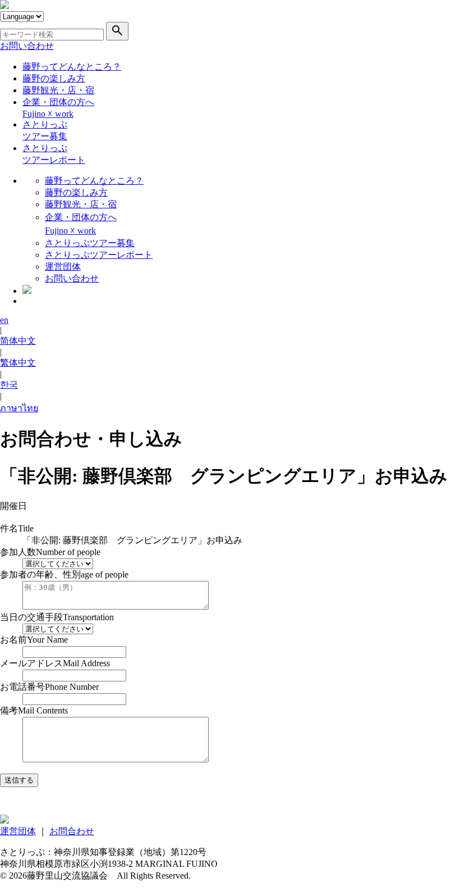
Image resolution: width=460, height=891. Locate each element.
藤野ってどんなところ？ (71, 66)
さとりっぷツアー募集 (90, 243)
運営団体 (63, 266)
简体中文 (18, 341)
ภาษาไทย (19, 408)
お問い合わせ (27, 46)
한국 (9, 384)
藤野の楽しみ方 (53, 78)
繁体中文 (18, 362)
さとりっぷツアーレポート (99, 255)
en (4, 320)
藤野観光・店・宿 (58, 90)
